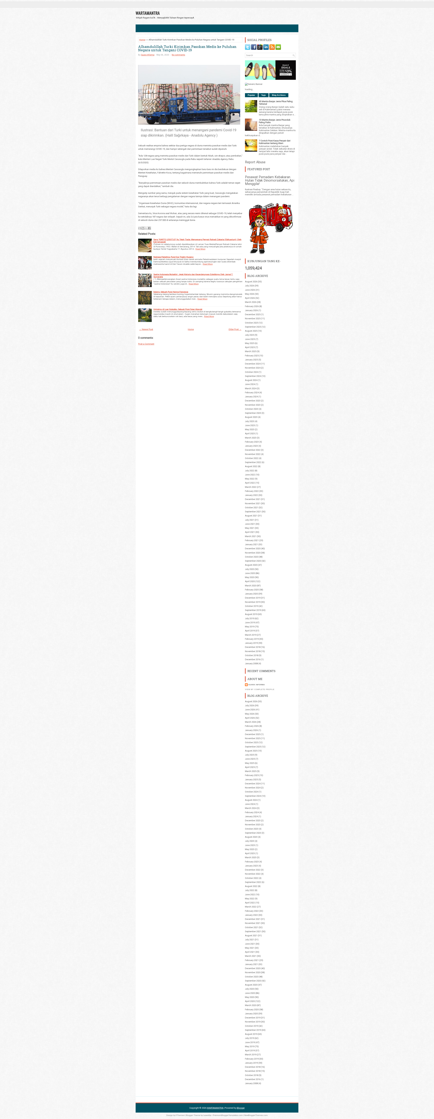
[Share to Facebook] (149, 228)
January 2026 (251, 310)
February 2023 (252, 442)
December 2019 (252, 598)
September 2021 (253, 511)
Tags (263, 95)
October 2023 (251, 409)
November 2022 (252, 454)
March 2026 (250, 302)
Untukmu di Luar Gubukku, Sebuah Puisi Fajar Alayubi (177, 309)
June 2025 (250, 339)
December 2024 (252, 363)
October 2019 (251, 606)
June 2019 (250, 622)
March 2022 (250, 487)
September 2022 (253, 462)
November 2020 (252, 552)
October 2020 (251, 557)
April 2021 (250, 532)
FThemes (180, 1115)
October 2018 (251, 655)
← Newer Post (146, 329)
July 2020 (249, 569)
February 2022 (252, 491)
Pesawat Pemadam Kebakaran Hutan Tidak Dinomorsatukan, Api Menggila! (269, 180)
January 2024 (251, 396)
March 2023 (250, 437)
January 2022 (251, 495)
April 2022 (250, 483)
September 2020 (253, 561)
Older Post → (235, 329)
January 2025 (251, 359)
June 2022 (250, 474)
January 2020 (251, 593)
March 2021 (250, 536)
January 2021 (251, 544)
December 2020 (252, 548)
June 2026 (250, 290)
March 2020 (250, 585)
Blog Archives (279, 95)
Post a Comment (146, 344)
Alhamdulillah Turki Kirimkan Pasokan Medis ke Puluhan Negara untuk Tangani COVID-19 (187, 48)
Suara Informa (147, 55)
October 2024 (251, 372)
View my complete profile (259, 689)
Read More (200, 249)
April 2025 (250, 347)
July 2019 (249, 618)
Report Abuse (255, 162)
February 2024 (252, 392)
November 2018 (252, 651)
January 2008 (251, 663)
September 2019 (253, 610)
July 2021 (249, 520)
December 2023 (252, 400)
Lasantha (207, 1115)
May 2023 (249, 429)
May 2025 (249, 343)
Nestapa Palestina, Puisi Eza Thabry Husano (173, 257)
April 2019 (250, 630)
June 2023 (250, 425)
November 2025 (252, 318)
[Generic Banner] (253, 84)
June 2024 (250, 384)
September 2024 (253, 376)
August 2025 (251, 331)
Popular (251, 95)
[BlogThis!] (143, 228)
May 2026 (249, 294)
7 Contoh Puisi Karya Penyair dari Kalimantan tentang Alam (274, 141)
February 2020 (252, 589)
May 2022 (249, 478)
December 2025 (252, 314)
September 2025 (253, 327)
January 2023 (251, 446)
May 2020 (249, 577)
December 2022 (252, 450)
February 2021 (252, 540)
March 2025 (250, 351)
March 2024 (250, 388)
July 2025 (249, 335)
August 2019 (251, 614)
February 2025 (252, 355)
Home (142, 39)
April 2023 (250, 433)
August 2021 (251, 515)
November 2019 (252, 602)
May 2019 (249, 626)
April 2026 (250, 298)
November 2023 (252, 405)
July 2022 (249, 470)
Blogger (241, 1108)
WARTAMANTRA (148, 13)
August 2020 (251, 565)
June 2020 (250, 573)
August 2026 (251, 281)
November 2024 (252, 368)
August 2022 (251, 466)
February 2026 (252, 306)
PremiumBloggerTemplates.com (228, 1115)
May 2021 (249, 528)
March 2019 (250, 635)
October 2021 (251, 507)
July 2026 (249, 285)
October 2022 (251, 458)
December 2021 (252, 499)
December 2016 (252, 659)
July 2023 (249, 421)
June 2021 (250, 524)
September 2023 (253, 413)
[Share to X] (146, 228)
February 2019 (252, 639)
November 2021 (252, 503)
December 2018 (252, 647)
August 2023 (251, 417)
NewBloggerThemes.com (256, 1115)
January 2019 (251, 643)
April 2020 (250, 581)
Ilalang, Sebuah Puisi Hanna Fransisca (170, 292)
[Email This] (139, 228)
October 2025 (251, 322)
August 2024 (251, 380)
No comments (178, 55)
